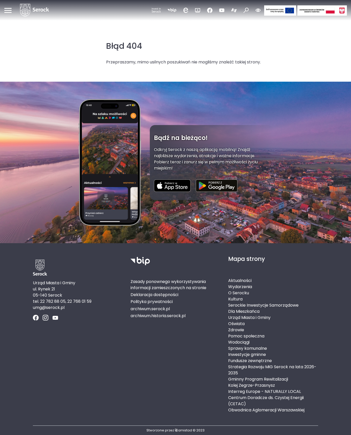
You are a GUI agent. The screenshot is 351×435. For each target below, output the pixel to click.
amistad (185, 430)
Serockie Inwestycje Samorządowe (263, 305)
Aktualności (240, 280)
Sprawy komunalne (247, 348)
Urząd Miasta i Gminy (249, 317)
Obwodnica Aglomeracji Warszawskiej (266, 410)
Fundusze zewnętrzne (250, 361)
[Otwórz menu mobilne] (8, 10)
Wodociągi (239, 342)
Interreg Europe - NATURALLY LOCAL (264, 391)
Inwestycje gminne (247, 354)
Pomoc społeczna (246, 336)
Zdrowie (236, 330)
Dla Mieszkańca (244, 311)
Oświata (236, 324)
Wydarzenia (240, 287)
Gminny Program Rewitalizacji (258, 379)
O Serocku (238, 293)
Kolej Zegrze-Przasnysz (251, 385)
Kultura (235, 299)
